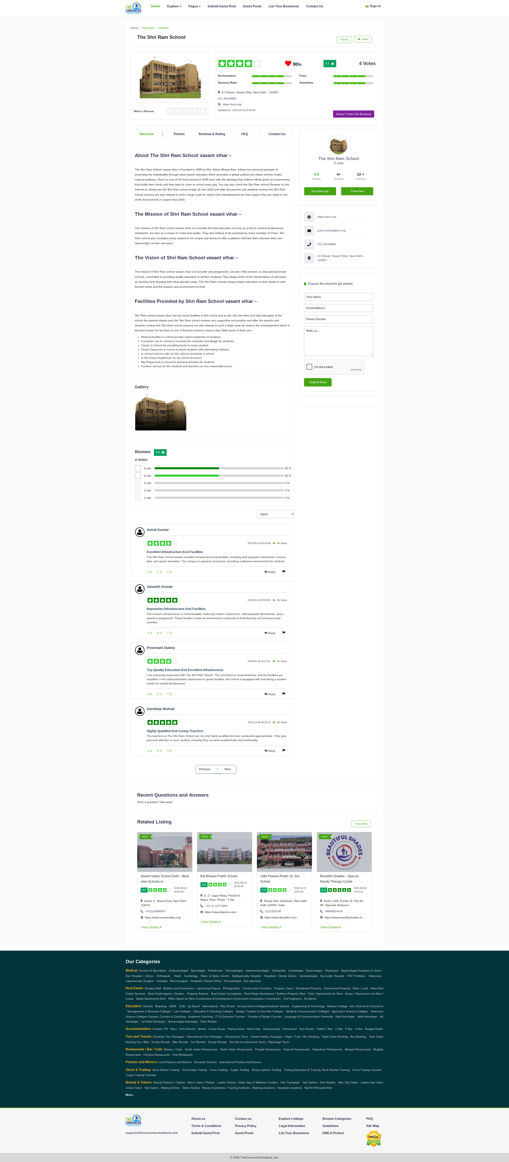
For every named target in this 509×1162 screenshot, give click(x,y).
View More (361, 823)
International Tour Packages (204, 1036)
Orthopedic (279, 970)
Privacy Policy (245, 1126)
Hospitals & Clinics (370, 970)
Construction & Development (214, 998)
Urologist (162, 980)
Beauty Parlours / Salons (169, 1082)
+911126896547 (156, 911)
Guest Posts (252, 6)
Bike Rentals (180, 1042)
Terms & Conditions (206, 1126)
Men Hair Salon (348, 1082)
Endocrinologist (178, 970)
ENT (350, 976)
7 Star (329, 1028)
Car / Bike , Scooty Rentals (153, 1042)
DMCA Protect (333, 1133)
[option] (160, 410)
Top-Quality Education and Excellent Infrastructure (185, 670)
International (210, 1006)
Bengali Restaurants (358, 1049)
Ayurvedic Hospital (332, 976)
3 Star (339, 1028)
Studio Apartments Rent (151, 998)
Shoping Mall (153, 988)
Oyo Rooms (306, 1028)
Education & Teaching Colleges (213, 1011)
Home (155, 6)
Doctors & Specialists (152, 970)
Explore (173, 6)
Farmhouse (289, 1028)
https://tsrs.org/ (232, 104)
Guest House (217, 1028)
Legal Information (292, 1126)
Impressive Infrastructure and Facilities (176, 609)
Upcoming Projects (209, 988)
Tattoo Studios (191, 1087)
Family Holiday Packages (266, 1036)
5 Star (349, 1028)
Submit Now (317, 382)
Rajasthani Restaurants (327, 1049)
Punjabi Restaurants (268, 1049)
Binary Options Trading (266, 1069)
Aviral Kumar (158, 530)
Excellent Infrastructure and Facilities (175, 552)
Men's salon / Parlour (201, 1082)
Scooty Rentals (217, 1042)
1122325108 (273, 911)
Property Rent (296, 993)
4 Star (359, 1028)
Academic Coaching (200, 1016)
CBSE (172, 1006)
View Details (150, 927)
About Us (147, 134)
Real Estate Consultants (226, 993)
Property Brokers (198, 993)
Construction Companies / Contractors (257, 998)
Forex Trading (219, 1069)
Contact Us (314, 6)
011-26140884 (227, 98)
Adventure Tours (255, 1042)
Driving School (246, 1006)
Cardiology (191, 976)
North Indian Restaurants (236, 1049)
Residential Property (308, 988)
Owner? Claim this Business (353, 114)
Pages (193, 6)
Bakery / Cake (173, 1049)
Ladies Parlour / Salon (232, 1082)
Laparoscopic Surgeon (140, 980)
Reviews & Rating (212, 134)
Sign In (375, 6)
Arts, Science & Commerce (366, 1006)
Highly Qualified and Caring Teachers (175, 731)
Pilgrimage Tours (278, 1042)
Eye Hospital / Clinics (139, 976)
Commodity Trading (194, 1069)
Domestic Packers (205, 1062)
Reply (271, 572)
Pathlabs (359, 976)
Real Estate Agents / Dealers (166, 993)
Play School (227, 1006)
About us (198, 1118)
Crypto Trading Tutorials (141, 1075)
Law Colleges (182, 1011)
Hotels (320, 1028)
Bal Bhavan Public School (218, 876)
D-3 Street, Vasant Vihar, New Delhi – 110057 (341, 258)
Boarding (161, 1006)
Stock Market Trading (166, 1069)
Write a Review (144, 111)
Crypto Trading (239, 1069)
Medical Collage (337, 1006)
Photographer (231, 988)
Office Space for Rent (181, 998)
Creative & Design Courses (265, 1016)
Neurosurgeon (179, 980)
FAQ (244, 134)
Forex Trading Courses (367, 1069)
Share (365, 39)
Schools (164, 27)
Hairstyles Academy (289, 1087)
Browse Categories (336, 1118)
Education (148, 27)
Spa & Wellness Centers (262, 1082)
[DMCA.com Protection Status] (373, 1138)
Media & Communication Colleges (307, 1011)
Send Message (320, 191)
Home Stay (254, 1028)
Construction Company (257, 988)
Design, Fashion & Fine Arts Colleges (259, 1011)
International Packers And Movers (240, 1062)
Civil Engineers (292, 998)
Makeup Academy (264, 1087)
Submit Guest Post (222, 6)
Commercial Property (337, 988)
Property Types (283, 988)
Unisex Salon (134, 1087)
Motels (202, 1028)
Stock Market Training (336, 1069)
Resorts (190, 1028)
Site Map (372, 1126)
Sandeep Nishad (161, 709)
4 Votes (367, 63)
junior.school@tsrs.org (332, 230)
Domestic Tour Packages (168, 1036)
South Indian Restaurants (201, 1049)
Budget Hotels (374, 1028)
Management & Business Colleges (149, 1011)
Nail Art (308, 1087)
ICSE (182, 1006)
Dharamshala (271, 1028)
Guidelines (330, 1126)
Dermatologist (234, 970)
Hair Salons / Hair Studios (319, 1082)
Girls (182, 1028)
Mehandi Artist (323, 1087)
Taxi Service (236, 1042)
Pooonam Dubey (161, 648)
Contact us (243, 1118)
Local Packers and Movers (175, 1062)
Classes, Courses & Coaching (167, 1016)
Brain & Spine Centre (215, 976)
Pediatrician (215, 970)
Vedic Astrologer (367, 1016)
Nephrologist (349, 970)
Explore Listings (291, 1118)
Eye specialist (252, 980)
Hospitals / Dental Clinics (280, 976)
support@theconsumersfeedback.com (152, 1132)
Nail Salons (152, 1087)
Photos (179, 134)
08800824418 (334, 911)
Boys (174, 1028)
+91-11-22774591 (216, 905)
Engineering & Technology (308, 1006)
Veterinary (375, 976)
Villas (373, 988)
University (327, 1016)
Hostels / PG (160, 1028)
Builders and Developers (178, 988)
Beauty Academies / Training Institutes (226, 1087)
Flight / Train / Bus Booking (302, 1036)
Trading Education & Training (302, 1069)
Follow (344, 39)
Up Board (194, 1006)
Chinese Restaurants (156, 1054)
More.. (130, 1094)
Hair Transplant (290, 1082)
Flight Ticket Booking (335, 1036)
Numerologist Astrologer (183, 1021)
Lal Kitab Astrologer (153, 1021)
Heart (177, 976)
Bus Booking (358, 1036)
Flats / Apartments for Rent (325, 993)
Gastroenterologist (257, 970)
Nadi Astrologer (345, 1016)
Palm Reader (208, 1021)
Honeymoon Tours (236, 1036)
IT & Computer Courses (230, 1016)
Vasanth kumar (160, 587)
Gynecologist (314, 970)
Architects (310, 998)
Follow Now (357, 191)
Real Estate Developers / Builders (265, 993)
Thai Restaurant (182, 1054)
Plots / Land (360, 988)
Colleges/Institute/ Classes (272, 1006)
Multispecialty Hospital (246, 976)
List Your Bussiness (284, 6)
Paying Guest (235, 1028)
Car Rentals (198, 1042)
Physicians (331, 970)
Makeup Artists (170, 1087)
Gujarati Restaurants (297, 1049)
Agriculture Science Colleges (350, 1011)
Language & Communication (302, 1016)
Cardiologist (295, 970)
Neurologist (198, 970)
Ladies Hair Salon (372, 1082)
